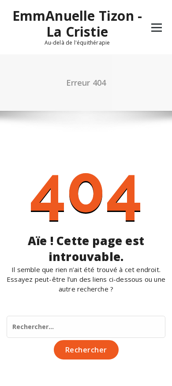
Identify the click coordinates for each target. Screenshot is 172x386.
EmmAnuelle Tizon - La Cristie (77, 24)
